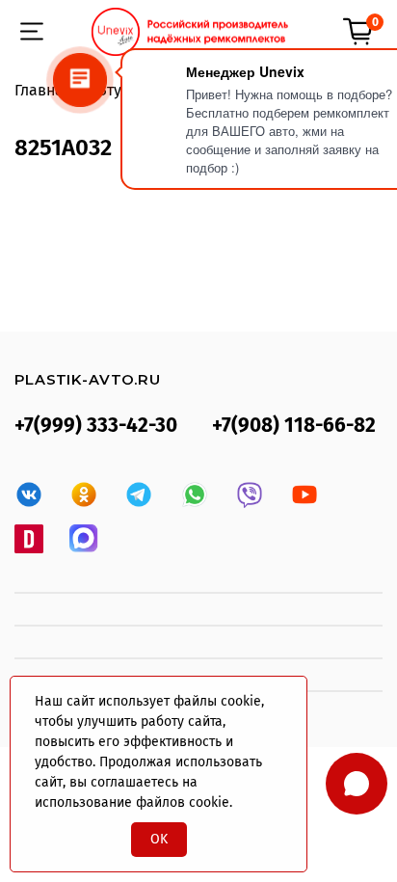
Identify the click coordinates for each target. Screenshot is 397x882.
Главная (43, 90)
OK (159, 839)
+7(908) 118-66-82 (294, 426)
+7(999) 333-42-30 (95, 426)
